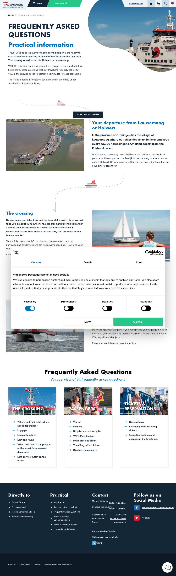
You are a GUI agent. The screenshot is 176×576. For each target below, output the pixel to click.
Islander (77, 426)
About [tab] (139, 262)
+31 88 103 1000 (118, 518)
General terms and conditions (58, 564)
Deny (87, 321)
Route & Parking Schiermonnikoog (62, 518)
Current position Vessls (103, 531)
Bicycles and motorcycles (87, 431)
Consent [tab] (36, 262)
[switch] (69, 308)
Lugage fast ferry (26, 435)
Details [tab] (88, 262)
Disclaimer (25, 564)
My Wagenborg (136, 3)
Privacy (37, 564)
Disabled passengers (85, 450)
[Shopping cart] (158, 3)
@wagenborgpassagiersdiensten (158, 507)
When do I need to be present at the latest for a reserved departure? (34, 448)
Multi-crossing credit (84, 440)
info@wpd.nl (120, 522)
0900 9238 (121, 514)
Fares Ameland (19, 507)
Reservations (136, 422)
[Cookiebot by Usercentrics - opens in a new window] (148, 252)
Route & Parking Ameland (66, 524)
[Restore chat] (167, 567)
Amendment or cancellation (66, 507)
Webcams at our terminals (105, 537)
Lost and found (25, 439)
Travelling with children (86, 445)
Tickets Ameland (19, 502)
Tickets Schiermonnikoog (23, 511)
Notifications (59, 502)
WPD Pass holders (83, 436)
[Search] (165, 3)
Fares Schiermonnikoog (22, 516)
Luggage (22, 430)
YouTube (146, 517)
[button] (63, 3)
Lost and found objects (64, 529)
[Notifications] (151, 3)
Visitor (77, 422)
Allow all (138, 321)
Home (11, 15)
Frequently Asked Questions (67, 511)
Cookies (12, 564)
